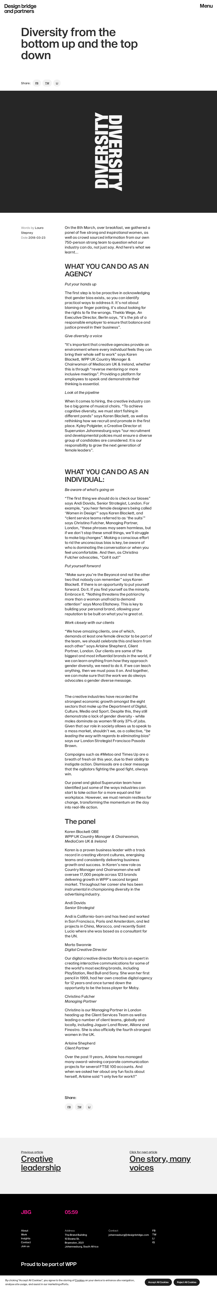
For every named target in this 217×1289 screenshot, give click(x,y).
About (24, 1230)
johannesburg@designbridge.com (128, 1234)
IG (153, 1242)
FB (153, 1230)
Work (24, 1234)
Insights (25, 1238)
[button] (158, 1282)
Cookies (79, 1280)
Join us (25, 1246)
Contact (26, 1242)
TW (154, 1234)
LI (153, 1238)
